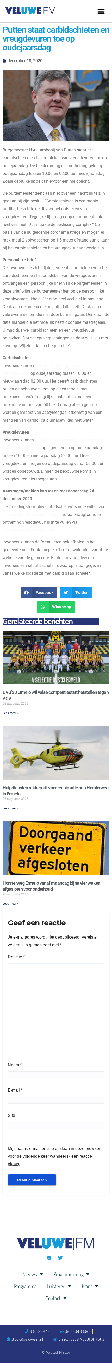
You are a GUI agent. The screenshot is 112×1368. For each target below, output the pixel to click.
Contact (53, 1298)
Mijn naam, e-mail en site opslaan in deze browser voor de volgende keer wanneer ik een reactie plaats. (54, 1156)
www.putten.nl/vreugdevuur (28, 530)
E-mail (15, 1090)
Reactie (16, 957)
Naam (15, 1065)
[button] (101, 11)
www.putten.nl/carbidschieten (30, 514)
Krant (87, 1286)
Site (11, 1115)
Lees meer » (11, 713)
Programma (25, 1286)
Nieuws (30, 1274)
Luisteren (56, 1286)
